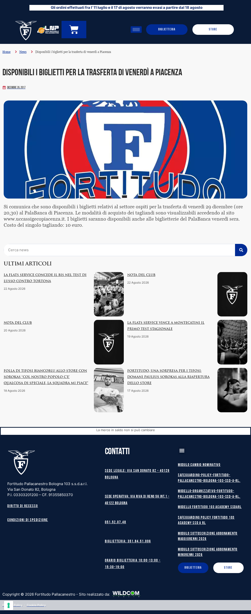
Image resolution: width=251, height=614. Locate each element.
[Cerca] (241, 250)
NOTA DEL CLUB (141, 275)
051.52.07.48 (115, 522)
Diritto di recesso (22, 506)
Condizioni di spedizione (27, 520)
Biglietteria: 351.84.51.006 (128, 541)
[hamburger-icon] (136, 29)
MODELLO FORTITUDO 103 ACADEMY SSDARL (210, 507)
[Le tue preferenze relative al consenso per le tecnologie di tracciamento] (8, 605)
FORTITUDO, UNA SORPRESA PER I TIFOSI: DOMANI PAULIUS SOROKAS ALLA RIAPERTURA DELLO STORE (168, 377)
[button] (182, 451)
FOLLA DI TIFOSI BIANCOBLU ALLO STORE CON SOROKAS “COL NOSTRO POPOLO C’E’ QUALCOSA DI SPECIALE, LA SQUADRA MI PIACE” (46, 377)
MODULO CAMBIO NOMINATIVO (199, 465)
